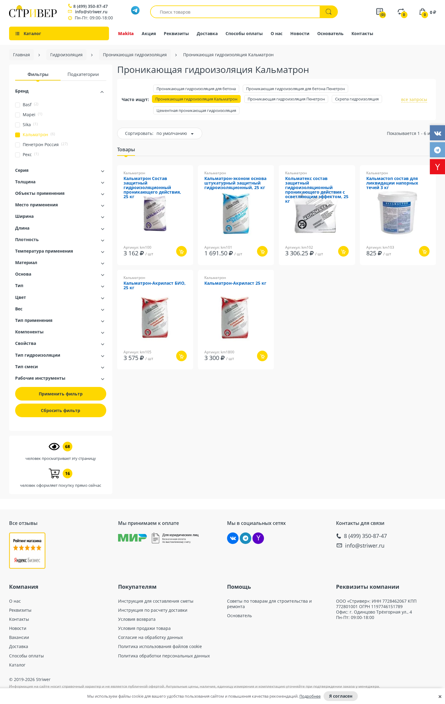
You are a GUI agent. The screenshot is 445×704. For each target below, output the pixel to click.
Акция (149, 33)
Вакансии (19, 637)
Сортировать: (139, 133)
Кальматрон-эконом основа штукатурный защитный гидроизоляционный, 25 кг (235, 183)
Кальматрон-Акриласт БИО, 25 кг (155, 285)
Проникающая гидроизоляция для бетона (196, 88)
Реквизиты (176, 33)
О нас (276, 33)
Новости (299, 33)
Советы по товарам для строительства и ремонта (269, 603)
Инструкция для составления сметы (155, 601)
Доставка (207, 33)
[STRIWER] (33, 15)
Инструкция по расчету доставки (152, 610)
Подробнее (310, 696)
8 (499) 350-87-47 (90, 6)
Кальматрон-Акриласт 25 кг (235, 283)
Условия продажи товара (144, 628)
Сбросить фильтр (60, 410)
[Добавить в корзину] (181, 251)
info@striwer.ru (91, 12)
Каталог (17, 665)
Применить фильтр (61, 394)
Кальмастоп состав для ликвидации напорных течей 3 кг (392, 183)
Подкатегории (83, 74)
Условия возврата (137, 619)
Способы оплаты (244, 33)
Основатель (330, 33)
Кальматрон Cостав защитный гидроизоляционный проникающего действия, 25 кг (152, 187)
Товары (126, 149)
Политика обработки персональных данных (164, 656)
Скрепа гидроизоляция (357, 99)
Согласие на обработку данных (150, 637)
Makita (126, 33)
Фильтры (38, 74)
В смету (175, 269)
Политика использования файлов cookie (160, 646)
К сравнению (145, 269)
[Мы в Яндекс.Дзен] (258, 538)
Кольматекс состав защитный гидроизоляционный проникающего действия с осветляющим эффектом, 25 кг (316, 190)
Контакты (362, 33)
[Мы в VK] (233, 538)
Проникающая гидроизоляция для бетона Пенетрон (295, 88)
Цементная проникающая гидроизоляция (196, 110)
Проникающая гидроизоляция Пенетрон (286, 99)
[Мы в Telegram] (245, 538)
